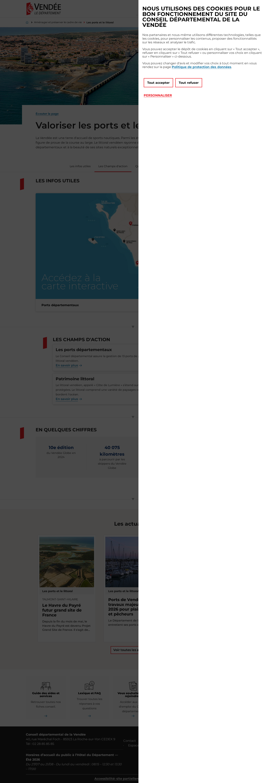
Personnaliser (158, 95)
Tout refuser (189, 83)
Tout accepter (158, 83)
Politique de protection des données (201, 67)
